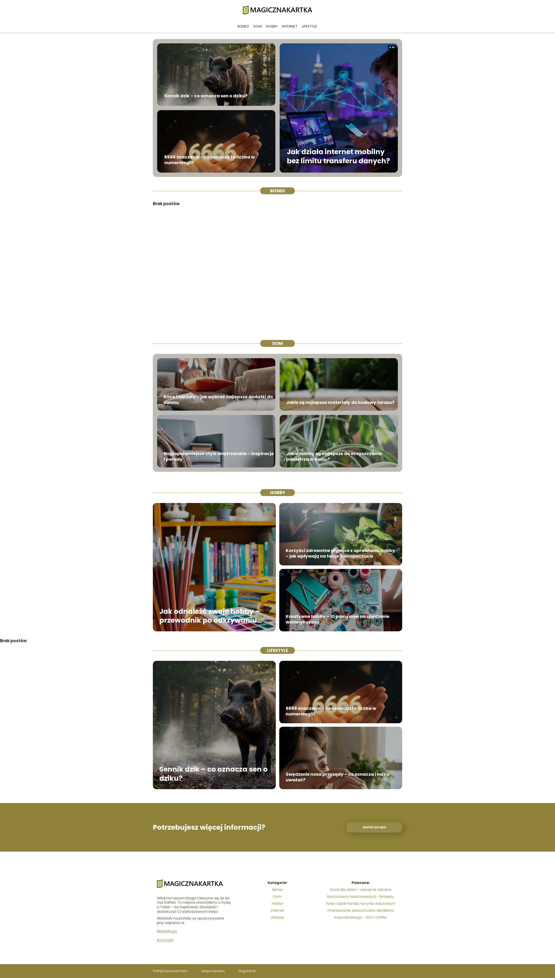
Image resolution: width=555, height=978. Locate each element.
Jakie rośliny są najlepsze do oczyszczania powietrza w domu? (334, 456)
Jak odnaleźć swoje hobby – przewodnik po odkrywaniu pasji (209, 616)
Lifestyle (309, 26)
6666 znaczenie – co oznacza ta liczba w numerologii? (209, 159)
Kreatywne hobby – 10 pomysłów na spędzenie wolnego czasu (337, 619)
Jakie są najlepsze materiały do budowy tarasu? (340, 402)
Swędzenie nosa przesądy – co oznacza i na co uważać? (337, 777)
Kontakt (165, 940)
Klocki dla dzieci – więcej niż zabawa (360, 889)
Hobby (272, 26)
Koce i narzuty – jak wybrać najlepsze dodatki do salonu (218, 399)
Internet (290, 26)
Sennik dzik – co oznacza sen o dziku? (206, 96)
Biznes (243, 26)
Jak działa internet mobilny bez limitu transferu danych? (338, 156)
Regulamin (247, 970)
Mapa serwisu (213, 970)
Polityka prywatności (170, 970)
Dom (257, 26)
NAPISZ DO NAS (374, 827)
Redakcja (167, 931)
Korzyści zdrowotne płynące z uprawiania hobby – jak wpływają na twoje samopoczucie (340, 553)
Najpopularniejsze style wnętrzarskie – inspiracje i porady (219, 456)
